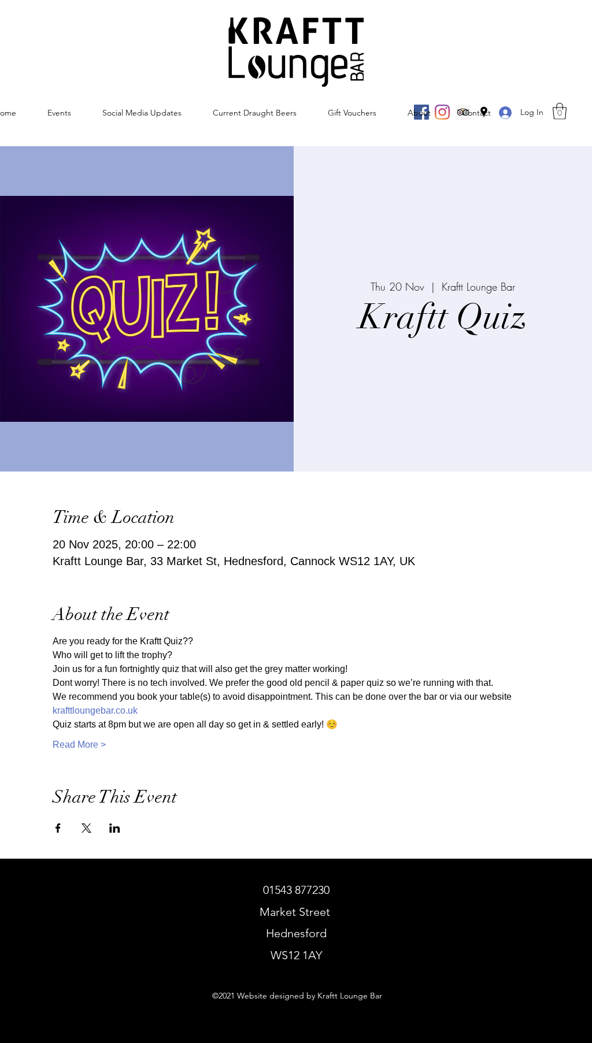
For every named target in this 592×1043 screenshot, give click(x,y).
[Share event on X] (86, 828)
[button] (560, 111)
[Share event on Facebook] (58, 828)
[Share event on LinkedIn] (114, 828)
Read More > (79, 744)
